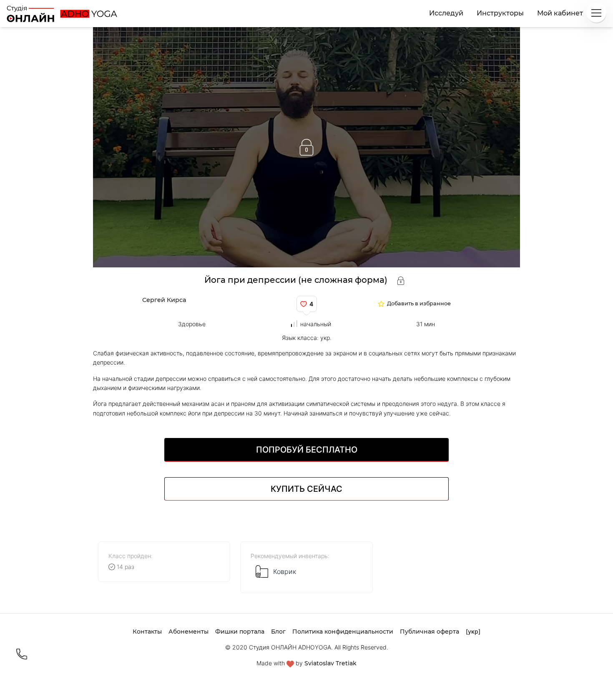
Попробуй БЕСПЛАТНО (306, 450)
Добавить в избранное (419, 304)
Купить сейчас (306, 489)
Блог (278, 631)
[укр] (473, 631)
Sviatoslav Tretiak (330, 663)
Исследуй (446, 13)
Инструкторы (500, 13)
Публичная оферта (429, 631)
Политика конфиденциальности (342, 631)
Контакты (147, 631)
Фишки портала (239, 631)
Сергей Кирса (164, 300)
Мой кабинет (560, 13)
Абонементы (188, 631)
